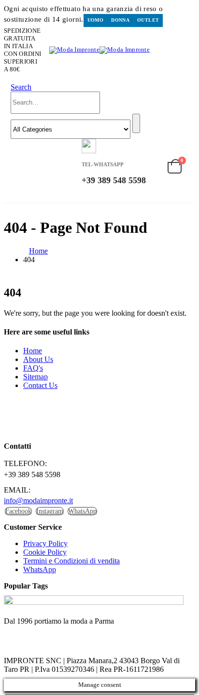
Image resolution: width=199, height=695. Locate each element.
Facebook (18, 511)
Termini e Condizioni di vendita (71, 561)
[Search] (136, 123)
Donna (120, 20)
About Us (38, 359)
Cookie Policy (45, 552)
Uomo (95, 20)
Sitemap (35, 377)
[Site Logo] (99, 49)
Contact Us (40, 385)
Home (32, 351)
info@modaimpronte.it (38, 500)
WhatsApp (82, 511)
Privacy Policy (45, 543)
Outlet (148, 20)
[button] (21, 87)
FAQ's (33, 368)
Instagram (49, 511)
